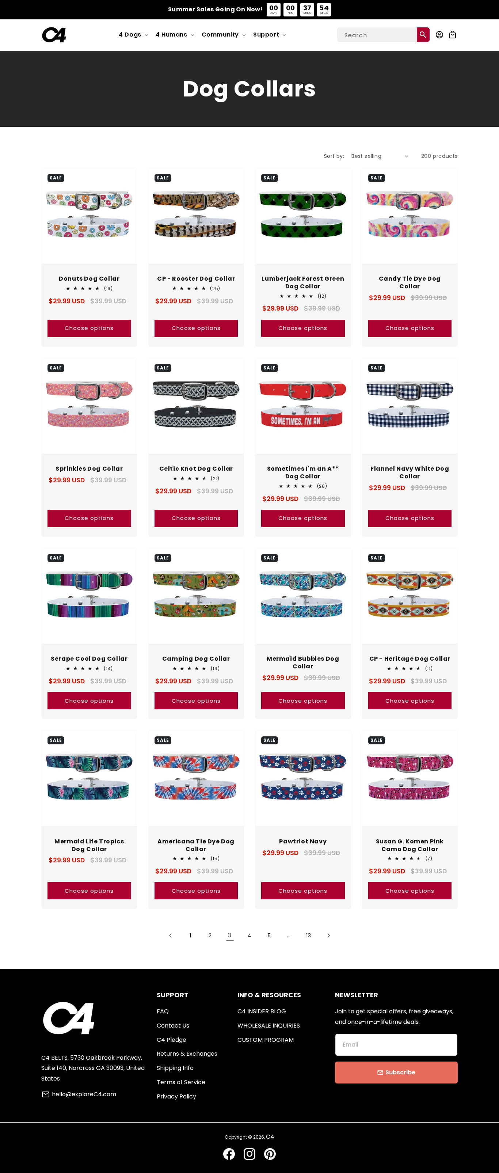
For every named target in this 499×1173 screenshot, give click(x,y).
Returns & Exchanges (187, 1053)
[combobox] (383, 34)
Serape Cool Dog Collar (89, 659)
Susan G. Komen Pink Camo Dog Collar (410, 845)
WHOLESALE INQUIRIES (268, 1025)
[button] (132, 35)
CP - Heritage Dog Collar (409, 659)
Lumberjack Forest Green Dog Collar (303, 283)
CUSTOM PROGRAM (265, 1040)
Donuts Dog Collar (89, 279)
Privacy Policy (176, 1096)
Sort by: (334, 156)
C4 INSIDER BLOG (261, 1011)
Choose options (89, 328)
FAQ (163, 1011)
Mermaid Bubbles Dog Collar (303, 663)
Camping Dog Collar (196, 659)
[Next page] (328, 935)
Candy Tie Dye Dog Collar (410, 283)
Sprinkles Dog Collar (89, 469)
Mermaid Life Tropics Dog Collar (89, 845)
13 (308, 935)
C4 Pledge (171, 1040)
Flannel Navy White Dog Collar (409, 473)
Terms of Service (181, 1082)
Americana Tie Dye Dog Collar (196, 845)
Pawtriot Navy (303, 842)
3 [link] (230, 935)
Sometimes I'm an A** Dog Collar (303, 473)
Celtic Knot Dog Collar (196, 469)
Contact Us (173, 1025)
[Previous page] (171, 935)
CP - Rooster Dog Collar (196, 279)
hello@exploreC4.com (84, 1094)
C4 (270, 1136)
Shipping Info (175, 1068)
